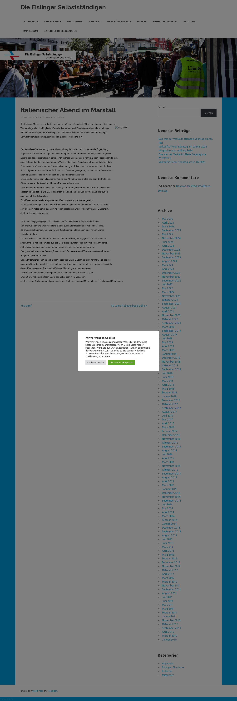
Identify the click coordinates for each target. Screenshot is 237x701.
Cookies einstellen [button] (95, 362)
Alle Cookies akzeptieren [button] (121, 362)
